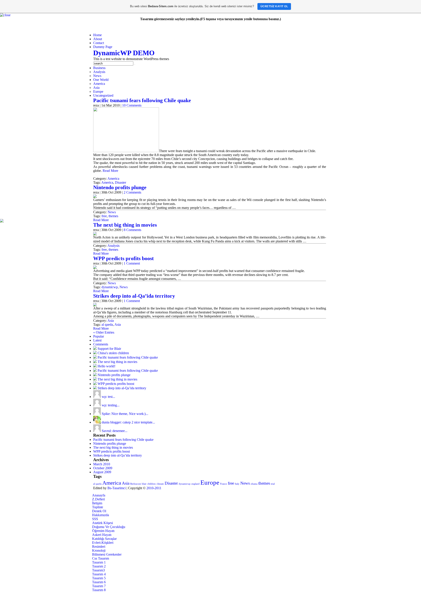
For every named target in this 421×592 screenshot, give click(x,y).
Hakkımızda (100, 515)
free (104, 216)
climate (160, 484)
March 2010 (101, 464)
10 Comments (131, 105)
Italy (237, 484)
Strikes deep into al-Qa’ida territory (134, 296)
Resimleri (98, 546)
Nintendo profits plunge (119, 187)
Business (99, 68)
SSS (95, 519)
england (195, 484)
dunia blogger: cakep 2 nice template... (128, 422)
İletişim (97, 503)
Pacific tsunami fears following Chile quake (142, 100)
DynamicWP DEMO (124, 53)
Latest (97, 340)
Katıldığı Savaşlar (104, 538)
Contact (98, 43)
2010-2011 (153, 488)
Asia (96, 87)
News (97, 76)
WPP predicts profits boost (123, 258)
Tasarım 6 (99, 582)
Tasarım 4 (99, 574)
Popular (98, 336)
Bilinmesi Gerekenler (106, 554)
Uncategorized (103, 95)
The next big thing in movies (125, 225)
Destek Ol (99, 511)
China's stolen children (113, 353)
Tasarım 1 (99, 562)
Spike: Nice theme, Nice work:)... (125, 414)
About (97, 39)
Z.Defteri (98, 499)
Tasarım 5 (99, 578)
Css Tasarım (100, 558)
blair (144, 484)
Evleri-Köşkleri (102, 542)
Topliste (97, 507)
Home (97, 35)
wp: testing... (111, 405)
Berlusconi (135, 484)
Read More (110, 170)
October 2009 (102, 468)
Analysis (99, 72)
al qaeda (107, 324)
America (99, 83)
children (151, 484)
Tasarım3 (98, 570)
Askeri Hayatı (101, 535)
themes (113, 216)
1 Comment (132, 263)
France (223, 484)
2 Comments (132, 192)
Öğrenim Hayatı (103, 531)
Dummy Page (102, 47)
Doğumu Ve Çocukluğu (108, 527)
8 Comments (132, 230)
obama (254, 484)
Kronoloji (98, 550)
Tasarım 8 (99, 590)
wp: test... (108, 396)
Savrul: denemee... (114, 431)
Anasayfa (98, 495)
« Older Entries (103, 332)
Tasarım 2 (99, 566)
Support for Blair (109, 348)
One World (101, 80)
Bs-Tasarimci (116, 488)
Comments (100, 344)
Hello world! (106, 366)
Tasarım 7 (99, 586)
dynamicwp (110, 287)
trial (273, 484)
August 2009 (102, 472)
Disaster (120, 182)
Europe (98, 91)
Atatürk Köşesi (102, 523)
